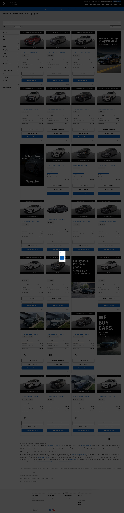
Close (62, 258)
